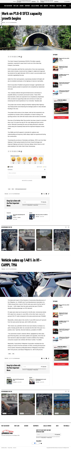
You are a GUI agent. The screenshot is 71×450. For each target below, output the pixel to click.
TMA (13, 353)
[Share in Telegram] (46, 194)
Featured (14, 1)
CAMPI (9, 353)
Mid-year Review (5, 426)
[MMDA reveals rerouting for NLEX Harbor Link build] (62, 240)
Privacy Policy (30, 369)
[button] (67, 1)
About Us (14, 447)
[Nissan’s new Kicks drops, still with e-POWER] (55, 60)
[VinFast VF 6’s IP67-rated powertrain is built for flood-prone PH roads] (55, 84)
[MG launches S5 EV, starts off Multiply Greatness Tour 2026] (55, 68)
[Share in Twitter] (44, 194)
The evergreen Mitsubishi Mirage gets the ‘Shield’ (24, 1)
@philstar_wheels (61, 100)
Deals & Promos (47, 426)
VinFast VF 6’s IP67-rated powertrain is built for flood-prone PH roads (64, 83)
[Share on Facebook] (42, 194)
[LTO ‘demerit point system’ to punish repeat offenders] (27, 240)
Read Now (34, 1)
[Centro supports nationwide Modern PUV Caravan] (15, 216)
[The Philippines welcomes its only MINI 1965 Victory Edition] (55, 76)
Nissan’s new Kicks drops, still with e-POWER (46, 1)
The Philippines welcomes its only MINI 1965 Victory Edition (64, 75)
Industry (60, 76)
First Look (38, 1)
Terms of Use (36, 369)
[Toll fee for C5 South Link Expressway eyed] (62, 404)
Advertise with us (4, 447)
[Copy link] (48, 194)
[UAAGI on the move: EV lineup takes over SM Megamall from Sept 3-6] (55, 93)
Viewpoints (35, 426)
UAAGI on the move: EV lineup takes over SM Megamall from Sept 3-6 (64, 91)
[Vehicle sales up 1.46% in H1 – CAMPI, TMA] (9, 240)
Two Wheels (66, 426)
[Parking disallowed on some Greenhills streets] (44, 240)
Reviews (19, 217)
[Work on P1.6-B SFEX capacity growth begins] (15, 380)
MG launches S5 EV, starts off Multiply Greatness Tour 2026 (63, 67)
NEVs (57, 426)
